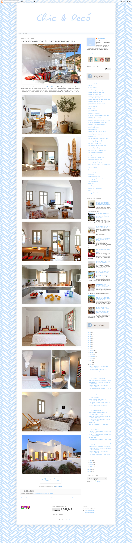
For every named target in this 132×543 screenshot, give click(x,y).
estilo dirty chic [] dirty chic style (95, 140)
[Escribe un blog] (27, 491)
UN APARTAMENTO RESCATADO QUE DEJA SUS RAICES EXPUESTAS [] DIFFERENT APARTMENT (103, 286)
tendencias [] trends (92, 186)
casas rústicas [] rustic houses (95, 101)
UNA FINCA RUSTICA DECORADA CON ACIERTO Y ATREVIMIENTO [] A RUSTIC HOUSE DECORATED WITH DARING (103, 203)
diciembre (92, 350)
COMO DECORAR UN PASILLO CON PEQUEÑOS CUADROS (98, 400)
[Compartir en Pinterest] (33, 491)
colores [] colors (91, 108)
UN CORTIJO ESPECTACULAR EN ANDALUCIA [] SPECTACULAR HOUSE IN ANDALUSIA (103, 215)
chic (89, 104)
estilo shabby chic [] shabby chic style (97, 150)
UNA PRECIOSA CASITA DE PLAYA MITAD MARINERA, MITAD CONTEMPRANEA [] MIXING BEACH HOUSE (103, 273)
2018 (89, 338)
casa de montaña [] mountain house (96, 90)
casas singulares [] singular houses (96, 103)
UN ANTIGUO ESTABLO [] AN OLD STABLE (99, 446)
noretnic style (91, 174)
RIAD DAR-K (92, 375)
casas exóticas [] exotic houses (95, 97)
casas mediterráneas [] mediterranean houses (43, 493)
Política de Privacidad (90, 510)
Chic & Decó (101, 38)
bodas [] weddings (92, 89)
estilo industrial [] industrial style (95, 141)
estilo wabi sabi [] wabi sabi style (95, 152)
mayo (91, 364)
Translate (99, 481)
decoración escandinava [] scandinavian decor (99, 120)
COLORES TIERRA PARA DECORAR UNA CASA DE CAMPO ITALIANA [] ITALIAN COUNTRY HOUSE (103, 297)
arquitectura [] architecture (94, 83)
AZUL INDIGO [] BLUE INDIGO (96, 394)
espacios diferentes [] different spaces (97, 131)
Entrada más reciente (26, 497)
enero (91, 466)
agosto (91, 358)
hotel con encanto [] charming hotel (96, 161)
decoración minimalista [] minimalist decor (97, 122)
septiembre (92, 356)
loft (88, 169)
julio (91, 360)
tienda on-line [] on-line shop (95, 188)
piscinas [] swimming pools (94, 176)
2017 (89, 340)
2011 (89, 471)
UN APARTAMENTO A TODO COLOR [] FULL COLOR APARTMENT (100, 417)
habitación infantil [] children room (96, 157)
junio (91, 362)
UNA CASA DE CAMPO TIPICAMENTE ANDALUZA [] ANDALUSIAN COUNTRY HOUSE (103, 238)
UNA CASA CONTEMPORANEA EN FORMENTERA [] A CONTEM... (97, 377)
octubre (91, 354)
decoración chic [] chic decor (94, 117)
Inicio (20, 33)
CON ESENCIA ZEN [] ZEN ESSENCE (98, 412)
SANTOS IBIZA (93, 437)
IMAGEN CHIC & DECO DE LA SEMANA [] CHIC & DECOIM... (99, 452)
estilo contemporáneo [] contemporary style (98, 138)
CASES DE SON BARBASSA (96, 458)
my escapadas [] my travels (94, 172)
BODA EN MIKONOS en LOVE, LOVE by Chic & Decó (103, 227)
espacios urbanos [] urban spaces (96, 134)
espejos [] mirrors (92, 136)
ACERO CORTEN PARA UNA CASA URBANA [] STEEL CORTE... (100, 435)
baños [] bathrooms (92, 87)
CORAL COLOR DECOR (95, 372)
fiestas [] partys (91, 155)
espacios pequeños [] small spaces (96, 133)
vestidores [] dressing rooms (94, 192)
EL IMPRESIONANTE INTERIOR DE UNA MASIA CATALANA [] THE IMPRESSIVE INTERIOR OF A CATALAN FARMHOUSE (103, 310)
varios (89, 190)
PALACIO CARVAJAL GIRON (96, 414)
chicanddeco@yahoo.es (90, 508)
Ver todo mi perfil (91, 53)
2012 (89, 469)
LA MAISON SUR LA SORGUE (96, 392)
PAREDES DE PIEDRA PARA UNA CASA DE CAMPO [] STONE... (99, 420)
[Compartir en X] (29, 491)
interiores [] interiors (92, 167)
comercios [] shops (92, 110)
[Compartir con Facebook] (31, 491)
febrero (91, 464)
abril (91, 460)
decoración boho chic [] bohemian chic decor (98, 115)
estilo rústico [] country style (94, 148)
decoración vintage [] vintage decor (96, 124)
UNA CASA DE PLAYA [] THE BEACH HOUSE (100, 380)
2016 (89, 342)
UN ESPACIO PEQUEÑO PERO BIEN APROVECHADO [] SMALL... (98, 370)
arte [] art (90, 85)
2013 (89, 348)
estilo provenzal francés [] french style (97, 145)
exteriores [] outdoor (93, 154)
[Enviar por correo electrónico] (25, 491)
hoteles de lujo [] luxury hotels (95, 162)
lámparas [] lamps (92, 171)
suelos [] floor (91, 185)
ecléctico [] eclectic (92, 129)
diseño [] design (92, 125)
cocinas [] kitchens (92, 106)
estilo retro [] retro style (93, 147)
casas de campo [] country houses (96, 92)
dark (89, 111)
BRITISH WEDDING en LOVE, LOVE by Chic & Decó (103, 262)
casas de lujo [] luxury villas (94, 94)
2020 (89, 334)
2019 (89, 336)
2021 (89, 332)
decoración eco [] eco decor (94, 118)
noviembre (92, 352)
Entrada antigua (76, 497)
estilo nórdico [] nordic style (94, 143)
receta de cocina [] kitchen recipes (96, 178)
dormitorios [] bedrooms (93, 127)
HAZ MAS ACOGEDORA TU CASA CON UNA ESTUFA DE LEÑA (103, 251)
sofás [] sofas (91, 183)
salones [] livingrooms (93, 181)
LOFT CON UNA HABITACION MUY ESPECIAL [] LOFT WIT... (97, 409)
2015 (89, 344)
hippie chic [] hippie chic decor (95, 159)
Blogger (71, 519)
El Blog (25, 33)
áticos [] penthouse (92, 193)
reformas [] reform (92, 179)
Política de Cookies (89, 512)
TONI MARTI (92, 422)
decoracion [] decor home (94, 113)
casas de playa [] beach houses (95, 96)
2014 (89, 346)
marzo (91, 462)
